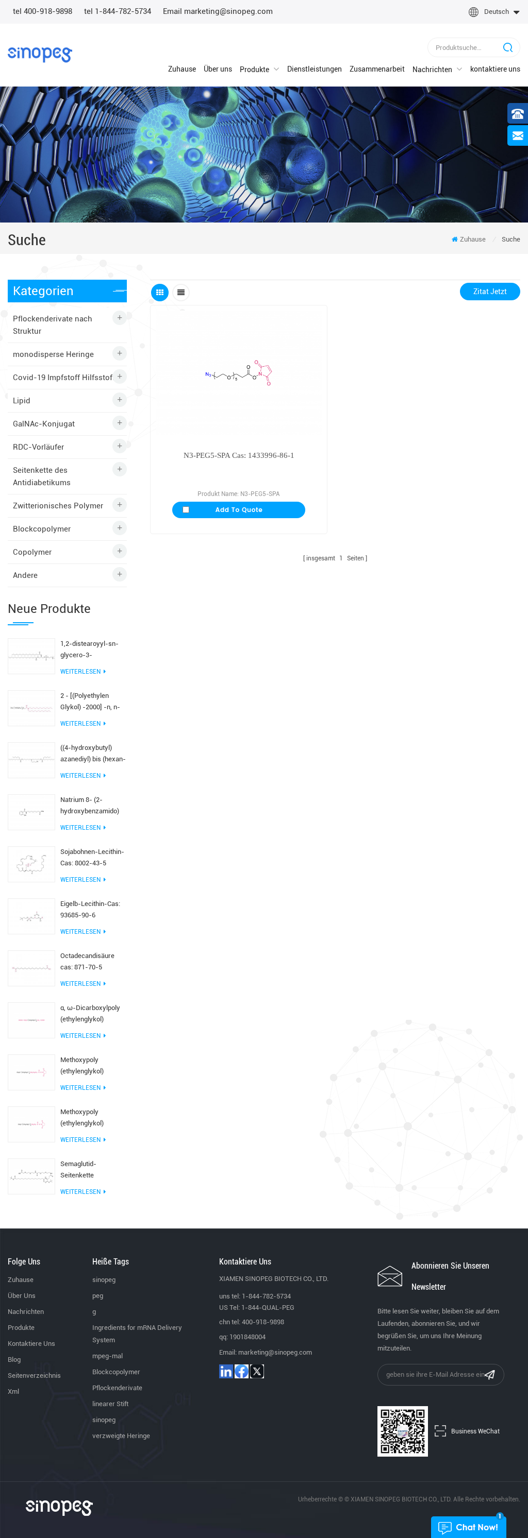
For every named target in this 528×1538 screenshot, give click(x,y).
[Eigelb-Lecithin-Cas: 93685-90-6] (31, 915)
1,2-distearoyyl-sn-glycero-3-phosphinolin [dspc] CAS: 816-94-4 (89, 650)
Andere (25, 575)
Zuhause (182, 69)
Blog (14, 1359)
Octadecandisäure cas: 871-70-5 (87, 961)
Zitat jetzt (490, 291)
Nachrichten (432, 69)
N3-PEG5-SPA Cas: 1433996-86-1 (239, 455)
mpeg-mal (107, 1356)
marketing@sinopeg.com (275, 1352)
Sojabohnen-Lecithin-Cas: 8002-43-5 (92, 857)
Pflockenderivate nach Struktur (52, 325)
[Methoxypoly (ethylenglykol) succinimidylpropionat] (31, 1123)
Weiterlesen (80, 671)
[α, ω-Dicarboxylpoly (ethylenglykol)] (31, 1019)
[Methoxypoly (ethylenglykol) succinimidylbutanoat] (31, 1071)
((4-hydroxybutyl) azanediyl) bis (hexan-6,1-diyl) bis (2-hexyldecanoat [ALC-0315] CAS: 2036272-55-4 (93, 754)
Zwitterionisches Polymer (58, 505)
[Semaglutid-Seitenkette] (31, 1175)
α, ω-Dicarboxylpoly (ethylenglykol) (90, 1013)
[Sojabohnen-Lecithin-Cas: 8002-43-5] (31, 863)
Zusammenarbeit (377, 69)
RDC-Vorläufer (38, 447)
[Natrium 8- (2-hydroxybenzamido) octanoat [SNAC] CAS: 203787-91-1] (31, 811)
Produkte (254, 69)
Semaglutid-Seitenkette (78, 1169)
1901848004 (247, 1337)
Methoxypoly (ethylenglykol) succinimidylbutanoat (91, 1066)
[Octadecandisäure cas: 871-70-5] (31, 967)
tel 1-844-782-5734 (117, 11)
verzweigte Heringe (121, 1436)
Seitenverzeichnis (34, 1375)
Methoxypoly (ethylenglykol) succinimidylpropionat (92, 1118)
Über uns (218, 69)
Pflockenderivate (117, 1388)
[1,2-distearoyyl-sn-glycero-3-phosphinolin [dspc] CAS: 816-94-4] (31, 655)
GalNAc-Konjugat (44, 424)
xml (13, 1391)
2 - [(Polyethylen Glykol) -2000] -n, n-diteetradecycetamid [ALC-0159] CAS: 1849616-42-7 (90, 702)
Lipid (21, 400)
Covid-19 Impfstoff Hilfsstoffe (66, 377)
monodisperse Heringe (53, 354)
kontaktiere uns (495, 69)
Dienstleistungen (314, 69)
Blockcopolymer (42, 529)
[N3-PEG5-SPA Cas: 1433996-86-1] (239, 373)
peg (97, 1296)
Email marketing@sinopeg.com (218, 11)
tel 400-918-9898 (42, 11)
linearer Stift (110, 1404)
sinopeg (104, 1280)
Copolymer (32, 552)
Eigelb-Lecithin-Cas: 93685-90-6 (90, 909)
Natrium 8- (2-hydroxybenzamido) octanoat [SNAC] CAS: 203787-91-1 (92, 806)
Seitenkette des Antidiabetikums (42, 476)
